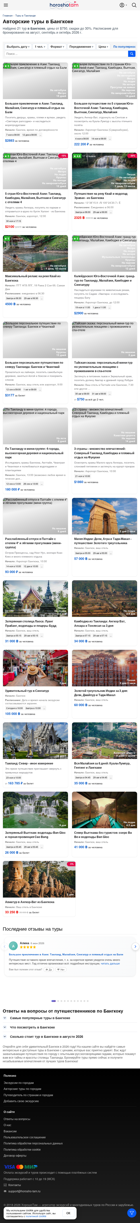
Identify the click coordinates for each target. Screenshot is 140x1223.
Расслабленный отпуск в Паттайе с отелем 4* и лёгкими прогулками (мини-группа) (33, 543)
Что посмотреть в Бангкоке (32, 1027)
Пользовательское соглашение (25, 1137)
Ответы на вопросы (17, 1119)
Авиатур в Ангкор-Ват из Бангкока (29, 902)
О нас (7, 1125)
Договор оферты (15, 1155)
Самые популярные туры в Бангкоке (40, 1017)
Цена (102, 46)
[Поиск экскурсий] (131, 54)
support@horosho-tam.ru (24, 1191)
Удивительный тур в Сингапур (27, 691)
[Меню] (6, 5)
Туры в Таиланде (25, 15)
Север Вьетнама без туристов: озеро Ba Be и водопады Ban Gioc (103, 834)
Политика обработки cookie (22, 1149)
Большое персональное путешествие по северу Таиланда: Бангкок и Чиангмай (34, 364)
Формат (56, 46)
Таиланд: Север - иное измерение (29, 763)
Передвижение (80, 46)
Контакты (14, 1185)
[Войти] (123, 5)
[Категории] (131, 1213)
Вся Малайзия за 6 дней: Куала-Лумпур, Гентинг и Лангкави (102, 765)
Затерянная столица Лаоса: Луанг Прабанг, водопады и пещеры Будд (30, 623)
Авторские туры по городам (22, 1088)
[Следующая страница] (135, 947)
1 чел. (39, 46)
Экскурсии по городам (19, 1082)
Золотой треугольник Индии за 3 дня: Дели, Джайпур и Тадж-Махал (101, 693)
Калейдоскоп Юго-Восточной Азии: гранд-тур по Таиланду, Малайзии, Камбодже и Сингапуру (104, 280)
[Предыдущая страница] (5, 947)
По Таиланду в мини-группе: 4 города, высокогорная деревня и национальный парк (34, 452)
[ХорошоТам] (64, 5)
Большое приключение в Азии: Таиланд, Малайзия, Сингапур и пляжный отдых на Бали (35, 107)
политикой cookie (36, 1216)
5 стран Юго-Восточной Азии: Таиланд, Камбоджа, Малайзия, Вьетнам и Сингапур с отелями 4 (35, 197)
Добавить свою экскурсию (21, 1101)
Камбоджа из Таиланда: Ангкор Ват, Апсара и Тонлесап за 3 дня (99, 623)
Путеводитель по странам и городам (28, 1095)
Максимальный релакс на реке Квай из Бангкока (33, 278)
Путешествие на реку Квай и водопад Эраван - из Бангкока (100, 195)
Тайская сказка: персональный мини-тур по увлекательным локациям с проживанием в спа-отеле (103, 366)
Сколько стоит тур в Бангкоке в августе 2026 (46, 1036)
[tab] (52, 1001)
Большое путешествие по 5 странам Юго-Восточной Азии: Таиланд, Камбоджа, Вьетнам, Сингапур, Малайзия (104, 107)
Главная (8, 15)
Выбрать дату (17, 46)
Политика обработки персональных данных (33, 1143)
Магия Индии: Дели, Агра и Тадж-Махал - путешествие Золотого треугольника (102, 541)
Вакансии (10, 1131)
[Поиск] (134, 5)
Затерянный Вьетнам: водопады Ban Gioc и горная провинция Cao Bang (35, 834)
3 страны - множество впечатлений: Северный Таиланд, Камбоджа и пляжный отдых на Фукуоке (104, 452)
